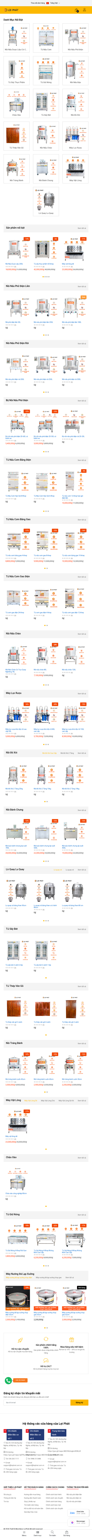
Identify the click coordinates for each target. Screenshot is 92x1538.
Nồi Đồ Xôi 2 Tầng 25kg (14, 789)
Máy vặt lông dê (68, 264)
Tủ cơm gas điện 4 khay (42, 613)
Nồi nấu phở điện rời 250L (43, 379)
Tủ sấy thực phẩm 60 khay (44, 264)
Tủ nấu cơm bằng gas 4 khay (16, 555)
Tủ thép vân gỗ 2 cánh (70, 1022)
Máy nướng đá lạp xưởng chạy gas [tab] (49, 1277)
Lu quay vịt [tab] (70, 870)
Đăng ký (79, 1402)
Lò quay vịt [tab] (58, 870)
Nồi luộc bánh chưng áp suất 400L (72, 847)
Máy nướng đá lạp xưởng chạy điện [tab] (19, 1277)
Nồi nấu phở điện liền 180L (71, 322)
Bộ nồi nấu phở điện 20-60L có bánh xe (17, 437)
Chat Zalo (80, 1511)
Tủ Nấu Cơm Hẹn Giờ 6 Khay (44, 496)
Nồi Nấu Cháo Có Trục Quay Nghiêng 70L (16, 671)
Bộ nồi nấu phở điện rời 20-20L (73, 436)
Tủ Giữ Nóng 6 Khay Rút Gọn (16, 1250)
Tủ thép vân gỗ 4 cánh (42, 1022)
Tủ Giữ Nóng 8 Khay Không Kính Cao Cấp (72, 1252)
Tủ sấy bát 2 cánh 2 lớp (14, 965)
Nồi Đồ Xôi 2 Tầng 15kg (42, 789)
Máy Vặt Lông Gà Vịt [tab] (66, 1101)
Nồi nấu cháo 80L (40, 670)
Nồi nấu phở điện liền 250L (43, 322)
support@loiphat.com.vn (13, 1465)
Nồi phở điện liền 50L (13, 322)
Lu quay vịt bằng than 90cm (16, 905)
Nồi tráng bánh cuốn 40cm (44, 1079)
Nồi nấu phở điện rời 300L (71, 379)
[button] (43, 276)
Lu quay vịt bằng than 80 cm (72, 905)
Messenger (81, 1521)
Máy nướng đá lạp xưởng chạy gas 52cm (73, 1314)
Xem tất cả (82, 228)
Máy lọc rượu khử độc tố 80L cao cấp (44, 730)
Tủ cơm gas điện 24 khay (15, 613)
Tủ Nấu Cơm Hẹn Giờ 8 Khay (16, 496)
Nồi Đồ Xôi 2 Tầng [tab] (67, 753)
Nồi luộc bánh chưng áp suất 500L (44, 847)
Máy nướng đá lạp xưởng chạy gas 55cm (45, 1314)
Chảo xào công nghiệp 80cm (16, 1193)
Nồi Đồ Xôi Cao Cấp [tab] (49, 753)
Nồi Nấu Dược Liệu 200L (14, 264)
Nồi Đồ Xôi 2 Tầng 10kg (70, 789)
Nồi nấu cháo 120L (69, 670)
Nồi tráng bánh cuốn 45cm (15, 1079)
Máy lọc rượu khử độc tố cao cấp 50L (16, 730)
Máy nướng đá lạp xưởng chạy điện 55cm (17, 1314)
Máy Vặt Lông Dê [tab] (30, 1101)
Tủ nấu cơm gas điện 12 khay (73, 613)
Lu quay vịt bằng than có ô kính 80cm (45, 906)
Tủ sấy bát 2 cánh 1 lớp (42, 965)
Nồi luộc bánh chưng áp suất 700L (16, 847)
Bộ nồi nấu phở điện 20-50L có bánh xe (45, 437)
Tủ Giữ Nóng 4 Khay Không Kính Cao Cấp (44, 1252)
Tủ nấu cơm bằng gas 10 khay (73, 555)
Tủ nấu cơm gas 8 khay (42, 555)
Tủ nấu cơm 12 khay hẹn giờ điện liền (72, 497)
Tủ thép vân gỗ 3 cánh (14, 1022)
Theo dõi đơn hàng (38, 3)
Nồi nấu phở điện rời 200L (15, 379)
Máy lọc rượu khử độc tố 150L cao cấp (73, 730)
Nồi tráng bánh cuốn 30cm (72, 1079)
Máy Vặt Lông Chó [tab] (48, 1101)
